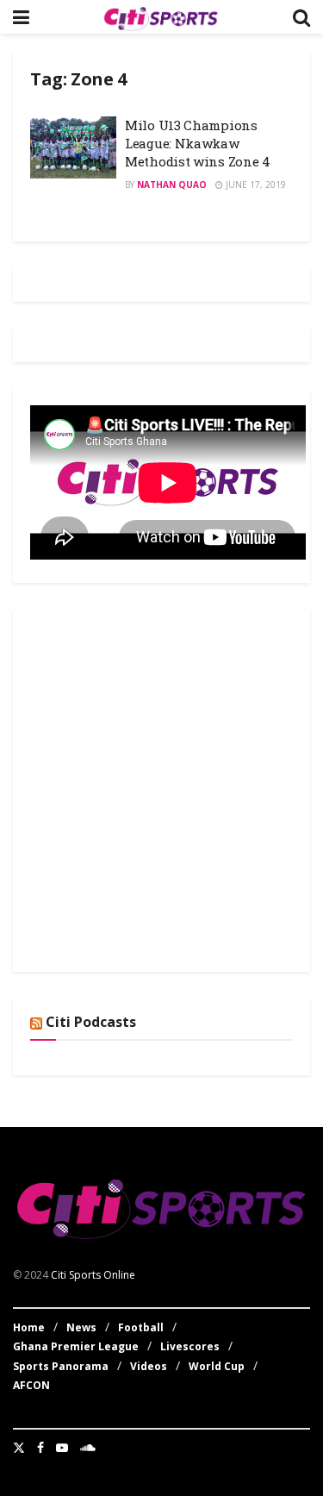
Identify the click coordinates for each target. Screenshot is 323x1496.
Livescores (190, 1346)
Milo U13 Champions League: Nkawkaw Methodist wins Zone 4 (197, 143)
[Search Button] (301, 17)
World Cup (217, 1366)
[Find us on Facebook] (40, 1447)
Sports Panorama (61, 1366)
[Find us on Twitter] (19, 1447)
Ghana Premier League (76, 1346)
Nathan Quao (172, 184)
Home (29, 1327)
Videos (148, 1366)
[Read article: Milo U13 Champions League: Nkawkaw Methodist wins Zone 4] (73, 147)
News (81, 1327)
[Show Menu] (21, 17)
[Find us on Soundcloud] (88, 1447)
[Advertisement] (161, 787)
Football (141, 1327)
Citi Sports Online (93, 1275)
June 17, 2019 (254, 184)
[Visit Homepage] (161, 17)
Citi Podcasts (91, 1021)
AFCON (31, 1385)
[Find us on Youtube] (62, 1447)
